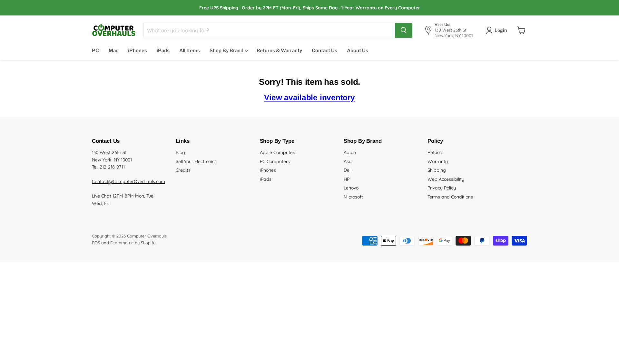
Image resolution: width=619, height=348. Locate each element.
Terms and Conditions (450, 197)
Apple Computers (278, 152)
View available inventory (309, 97)
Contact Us (324, 50)
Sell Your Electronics (196, 161)
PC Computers (275, 161)
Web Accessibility (445, 179)
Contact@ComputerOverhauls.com (128, 181)
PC (95, 50)
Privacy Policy (441, 188)
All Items (189, 50)
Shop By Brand (227, 50)
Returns (435, 152)
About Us (357, 50)
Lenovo (351, 188)
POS (96, 242)
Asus (349, 161)
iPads (163, 50)
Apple (350, 152)
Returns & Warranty (279, 50)
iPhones (137, 50)
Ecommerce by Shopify (132, 242)
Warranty (437, 161)
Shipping (436, 170)
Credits (183, 170)
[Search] (403, 30)
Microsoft (353, 197)
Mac (113, 50)
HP (346, 179)
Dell (347, 170)
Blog (180, 152)
